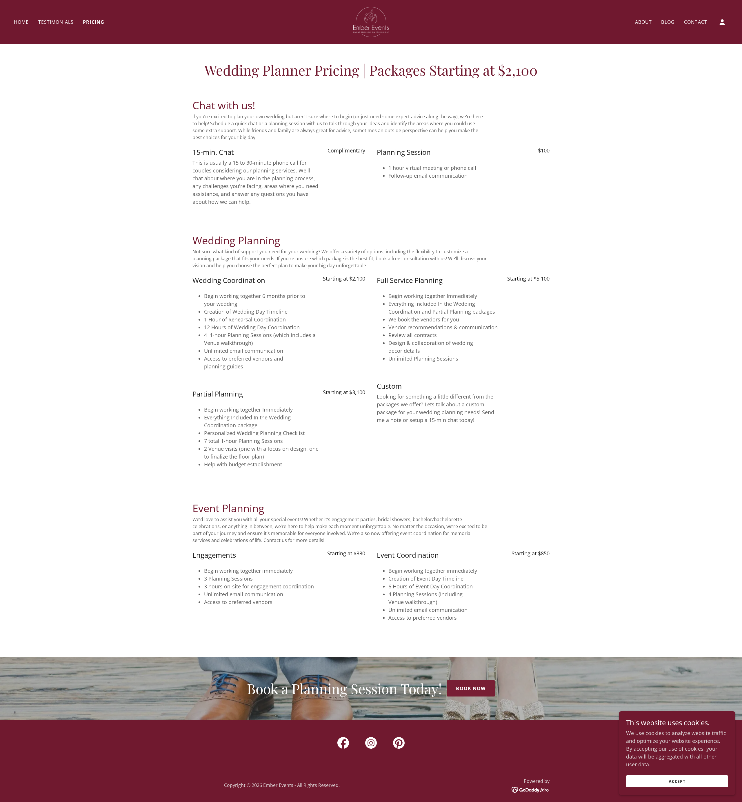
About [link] (643, 22)
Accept (677, 781)
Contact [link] (695, 22)
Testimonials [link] (56, 22)
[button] (722, 22)
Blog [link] (668, 22)
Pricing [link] (93, 22)
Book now (470, 688)
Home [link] (21, 22)
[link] (371, 21)
